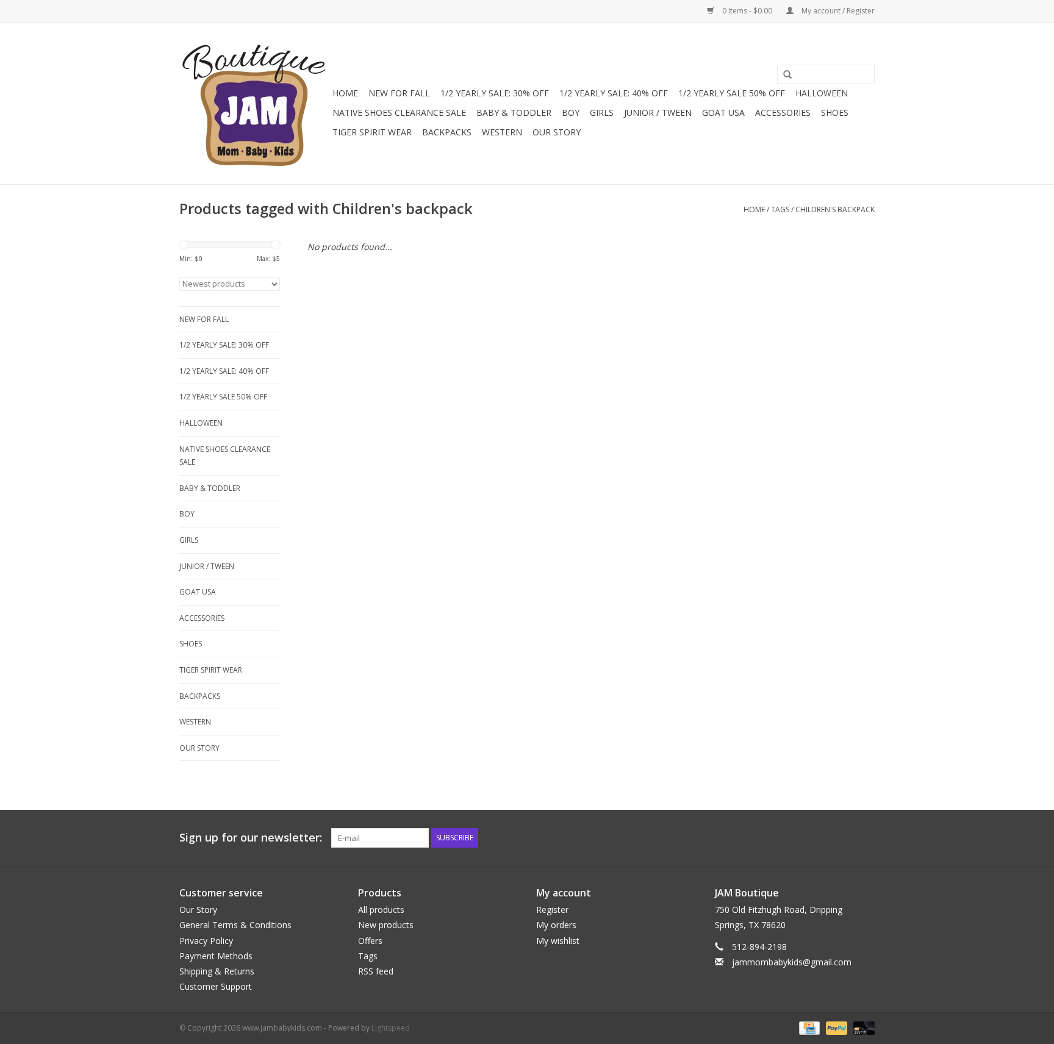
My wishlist (557, 940)
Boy (570, 112)
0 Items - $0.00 (747, 10)
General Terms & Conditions (235, 925)
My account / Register (837, 10)
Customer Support (215, 986)
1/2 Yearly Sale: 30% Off (494, 93)
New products (386, 925)
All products (381, 909)
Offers (370, 940)
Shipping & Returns (216, 971)
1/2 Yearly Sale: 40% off (613, 93)
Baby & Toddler (513, 112)
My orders (556, 925)
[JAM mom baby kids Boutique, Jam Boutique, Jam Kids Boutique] (254, 103)
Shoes (834, 112)
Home (345, 93)
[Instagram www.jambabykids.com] (865, 838)
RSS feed (375, 971)
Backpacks (446, 132)
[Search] (783, 75)
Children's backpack (835, 209)
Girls (602, 112)
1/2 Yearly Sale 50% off (731, 93)
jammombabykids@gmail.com (791, 962)
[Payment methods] (808, 1027)
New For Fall (399, 93)
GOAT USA (723, 112)
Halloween (821, 93)
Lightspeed (390, 1028)
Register (552, 909)
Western (502, 132)
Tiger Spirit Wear (372, 132)
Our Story (556, 132)
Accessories (783, 112)
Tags (780, 209)
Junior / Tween (658, 112)
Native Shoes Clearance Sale (399, 112)
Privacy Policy (206, 940)
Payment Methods (216, 956)
